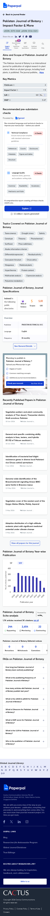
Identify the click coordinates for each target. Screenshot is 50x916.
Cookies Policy (22, 909)
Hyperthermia (10, 270)
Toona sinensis (10, 233)
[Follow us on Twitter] (11, 821)
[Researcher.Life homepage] (25, 787)
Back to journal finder (15, 15)
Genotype (9, 238)
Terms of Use (35, 909)
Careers (6, 912)
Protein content (28, 270)
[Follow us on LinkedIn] (19, 821)
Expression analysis (34, 275)
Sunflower (9, 244)
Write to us (25, 881)
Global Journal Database (14, 848)
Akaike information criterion (16, 249)
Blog (5, 838)
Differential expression (14, 254)
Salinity (42, 233)
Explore (25, 208)
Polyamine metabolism (14, 281)
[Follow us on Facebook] (4, 821)
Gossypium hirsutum (13, 260)
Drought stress (28, 233)
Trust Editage (9, 853)
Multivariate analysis (13, 275)
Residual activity (34, 254)
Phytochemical (36, 238)
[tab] (25, 668)
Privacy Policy (8, 909)
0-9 (2, 773)
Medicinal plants (25, 265)
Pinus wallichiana (25, 244)
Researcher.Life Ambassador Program (20, 843)
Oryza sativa (32, 260)
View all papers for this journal (25, 543)
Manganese (9, 265)
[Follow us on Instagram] (27, 821)
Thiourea (21, 238)
